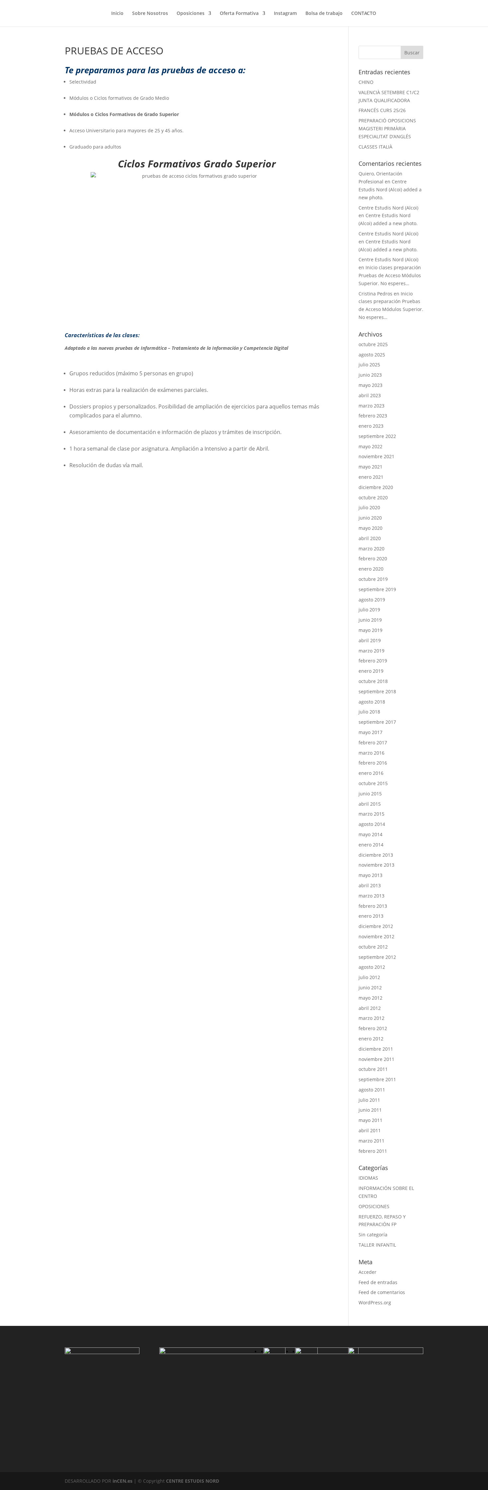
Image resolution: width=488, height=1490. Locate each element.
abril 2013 (370, 885)
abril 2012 (370, 1008)
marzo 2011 (371, 1141)
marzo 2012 (371, 1018)
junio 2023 (370, 375)
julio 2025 (369, 364)
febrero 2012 (373, 1028)
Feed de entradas (378, 1282)
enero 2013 (371, 916)
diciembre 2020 (376, 487)
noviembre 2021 (376, 456)
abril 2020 (370, 538)
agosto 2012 (372, 967)
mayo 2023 (370, 385)
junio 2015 (370, 793)
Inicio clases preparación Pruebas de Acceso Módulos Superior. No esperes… (390, 275)
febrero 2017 (373, 742)
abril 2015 (370, 804)
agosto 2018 (372, 702)
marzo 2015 (371, 814)
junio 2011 (370, 1110)
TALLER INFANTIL (377, 1245)
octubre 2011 (373, 1069)
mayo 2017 (370, 732)
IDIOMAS (368, 1178)
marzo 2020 (371, 548)
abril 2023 (370, 395)
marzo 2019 (371, 651)
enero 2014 (371, 844)
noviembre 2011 (376, 1059)
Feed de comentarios (382, 1292)
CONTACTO (363, 13)
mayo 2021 (370, 467)
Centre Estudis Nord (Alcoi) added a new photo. (390, 189)
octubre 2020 (373, 497)
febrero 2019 (373, 660)
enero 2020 (371, 569)
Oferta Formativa (239, 13)
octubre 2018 (373, 681)
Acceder (367, 1272)
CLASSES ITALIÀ (375, 147)
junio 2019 (370, 620)
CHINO (366, 82)
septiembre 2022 (377, 436)
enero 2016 (371, 773)
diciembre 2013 (376, 855)
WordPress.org (375, 1302)
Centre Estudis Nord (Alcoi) (388, 208)
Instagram (285, 13)
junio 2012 (370, 987)
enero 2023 (371, 426)
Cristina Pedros (375, 293)
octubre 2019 (373, 579)
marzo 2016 (371, 753)
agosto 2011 (372, 1089)
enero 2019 (371, 671)
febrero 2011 (373, 1151)
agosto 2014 (372, 824)
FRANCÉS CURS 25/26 (382, 110)
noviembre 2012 (376, 936)
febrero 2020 (373, 558)
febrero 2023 (373, 415)
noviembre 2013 (376, 865)
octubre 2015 (373, 783)
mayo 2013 (370, 875)
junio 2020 (370, 518)
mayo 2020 (370, 528)
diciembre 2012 (376, 926)
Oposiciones (190, 13)
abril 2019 (370, 640)
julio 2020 (369, 507)
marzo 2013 (371, 896)
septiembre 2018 (377, 691)
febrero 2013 (373, 906)
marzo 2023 (371, 406)
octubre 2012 (373, 947)
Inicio (117, 13)
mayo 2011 (370, 1120)
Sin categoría (373, 1234)
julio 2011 (369, 1100)
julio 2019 (369, 609)
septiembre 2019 (377, 589)
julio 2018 (369, 712)
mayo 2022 (370, 446)
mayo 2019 (370, 630)
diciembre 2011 (376, 1049)
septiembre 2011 (377, 1079)
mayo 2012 (370, 998)
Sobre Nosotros (150, 13)
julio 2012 (369, 977)
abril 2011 (370, 1130)
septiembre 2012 (377, 957)
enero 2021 (371, 477)
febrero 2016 (373, 763)
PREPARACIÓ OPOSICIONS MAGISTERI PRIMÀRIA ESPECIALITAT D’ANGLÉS (387, 128)
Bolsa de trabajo (324, 13)
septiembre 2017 (377, 722)
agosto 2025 (372, 354)
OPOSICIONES (374, 1206)
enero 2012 (371, 1038)
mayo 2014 (370, 834)
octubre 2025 (373, 344)
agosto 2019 (372, 599)
